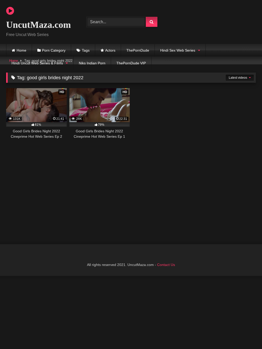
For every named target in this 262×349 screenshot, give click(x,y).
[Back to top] (246, 334)
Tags (86, 50)
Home (21, 50)
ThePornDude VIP (131, 63)
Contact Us (166, 265)
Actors (110, 50)
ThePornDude (137, 50)
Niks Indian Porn (92, 63)
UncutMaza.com (38, 25)
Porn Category (54, 50)
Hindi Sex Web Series (177, 50)
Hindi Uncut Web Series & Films (37, 63)
